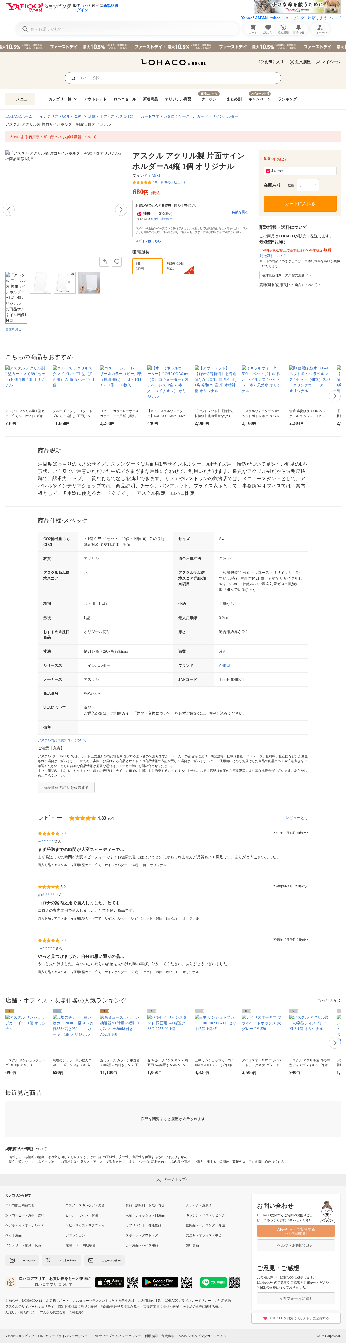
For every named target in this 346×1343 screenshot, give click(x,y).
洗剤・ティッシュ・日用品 (145, 1215)
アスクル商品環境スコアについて (62, 740)
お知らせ (11, 1300)
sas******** (46, 841)
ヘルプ (335, 18)
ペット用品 (13, 1235)
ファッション (75, 1235)
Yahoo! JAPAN (254, 18)
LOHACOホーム (18, 117)
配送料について (273, 256)
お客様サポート (57, 1300)
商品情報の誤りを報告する (66, 788)
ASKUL (157, 176)
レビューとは (296, 818)
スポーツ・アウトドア (142, 1235)
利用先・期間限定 (161, 218)
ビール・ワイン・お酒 (82, 1215)
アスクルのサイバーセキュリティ (29, 1306)
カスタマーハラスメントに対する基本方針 (103, 1300)
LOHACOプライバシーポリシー (188, 1300)
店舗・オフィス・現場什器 (111, 117)
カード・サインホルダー (217, 117)
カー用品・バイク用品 (142, 1245)
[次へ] (121, 210)
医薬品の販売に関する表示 (202, 1306)
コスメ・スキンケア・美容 (85, 1205)
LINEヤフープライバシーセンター (116, 1336)
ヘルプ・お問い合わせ (296, 1245)
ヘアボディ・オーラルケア (24, 1225)
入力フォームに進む (296, 1299)
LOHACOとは (32, 1300)
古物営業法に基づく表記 (161, 1306)
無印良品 (192, 1245)
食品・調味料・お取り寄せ (145, 1205)
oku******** (47, 948)
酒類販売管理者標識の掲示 (120, 1306)
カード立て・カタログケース (165, 117)
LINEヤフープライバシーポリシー (63, 1336)
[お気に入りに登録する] (117, 262)
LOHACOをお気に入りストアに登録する (299, 1318)
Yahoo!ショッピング (19, 1336)
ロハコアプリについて (53, 1285)
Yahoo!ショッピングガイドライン (202, 1336)
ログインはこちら (148, 241)
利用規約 (151, 1336)
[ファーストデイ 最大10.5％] (173, 46)
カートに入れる (300, 203)
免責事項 (167, 1336)
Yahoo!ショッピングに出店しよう (298, 18)
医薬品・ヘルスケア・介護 (205, 1225)
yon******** (47, 895)
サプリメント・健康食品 (143, 1225)
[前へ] (9, 210)
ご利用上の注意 (149, 1300)
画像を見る (13, 329)
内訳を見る (240, 212)
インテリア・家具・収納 (60, 117)
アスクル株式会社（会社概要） (62, 1312)
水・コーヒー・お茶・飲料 (24, 1215)
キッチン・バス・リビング (205, 1215)
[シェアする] (104, 262)
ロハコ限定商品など (20, 1205)
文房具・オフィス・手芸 (204, 1235)
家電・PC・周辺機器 (81, 1245)
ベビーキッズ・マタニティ (85, 1225)
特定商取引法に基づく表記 (77, 1306)
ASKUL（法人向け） (20, 1312)
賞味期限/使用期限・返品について (288, 285)
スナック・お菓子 (199, 1205)
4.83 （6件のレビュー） (170, 182)
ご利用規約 (223, 1300)
